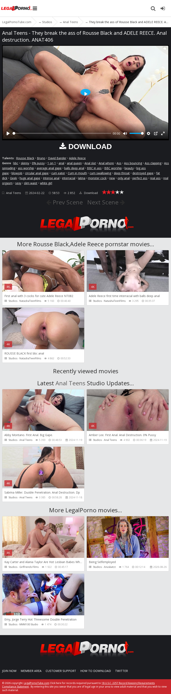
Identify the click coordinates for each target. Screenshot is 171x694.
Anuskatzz (110, 567)
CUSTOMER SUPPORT (61, 671)
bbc (15, 163)
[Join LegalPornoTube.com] (162, 8)
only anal (124, 178)
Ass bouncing (133, 163)
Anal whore (106, 163)
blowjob (16, 173)
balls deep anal (74, 168)
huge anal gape (30, 178)
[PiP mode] (155, 133)
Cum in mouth (77, 173)
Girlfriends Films (29, 567)
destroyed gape (142, 173)
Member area (31, 671)
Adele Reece (77, 158)
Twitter (121, 671)
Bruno (41, 158)
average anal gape (49, 168)
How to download (95, 671)
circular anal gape (37, 173)
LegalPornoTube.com (16, 8)
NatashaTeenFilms (30, 301)
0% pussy (38, 163)
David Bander (57, 158)
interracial (68, 178)
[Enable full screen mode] (163, 133)
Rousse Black (25, 158)
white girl (46, 183)
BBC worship (113, 168)
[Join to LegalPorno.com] (85, 234)
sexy (18, 183)
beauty (129, 168)
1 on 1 (51, 163)
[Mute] (125, 133)
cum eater (58, 173)
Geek (13, 178)
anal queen (74, 163)
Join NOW (9, 671)
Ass (119, 163)
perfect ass (139, 178)
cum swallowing (100, 173)
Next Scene (103, 202)
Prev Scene (67, 202)
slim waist (30, 183)
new (112, 178)
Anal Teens (13, 193)
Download (90, 193)
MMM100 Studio (28, 624)
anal (61, 163)
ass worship (26, 168)
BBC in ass (94, 168)
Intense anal (51, 178)
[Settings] (148, 133)
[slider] (62, 133)
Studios (13, 301)
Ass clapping (153, 163)
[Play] (8, 133)
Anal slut (90, 163)
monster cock (97, 178)
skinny (25, 163)
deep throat (122, 173)
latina (81, 178)
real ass (155, 178)
